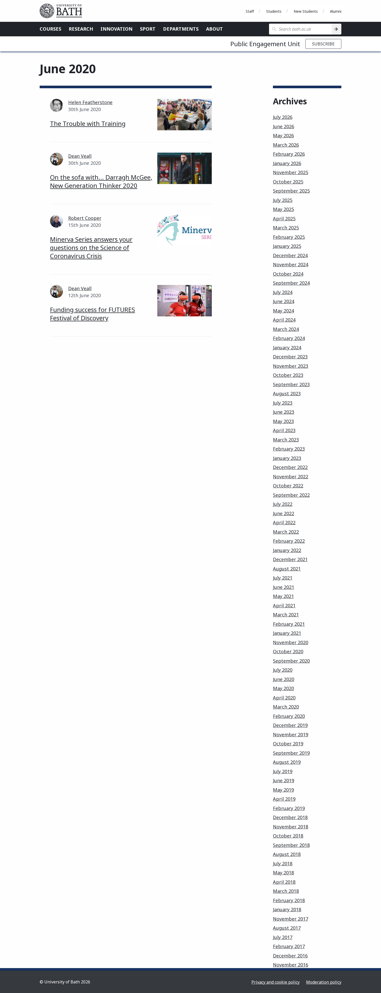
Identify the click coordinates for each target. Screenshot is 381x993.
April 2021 (284, 605)
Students (273, 11)
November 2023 (290, 366)
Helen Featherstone (90, 102)
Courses (50, 29)
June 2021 (283, 587)
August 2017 (287, 928)
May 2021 (283, 596)
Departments (181, 29)
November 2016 (290, 965)
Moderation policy (323, 982)
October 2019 (288, 743)
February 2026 (289, 154)
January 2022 (287, 550)
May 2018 (283, 872)
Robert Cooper (84, 218)
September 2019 (291, 753)
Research (81, 29)
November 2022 (290, 476)
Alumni (335, 11)
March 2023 (286, 440)
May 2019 (283, 790)
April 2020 (284, 698)
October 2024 (288, 274)
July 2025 (282, 200)
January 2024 (287, 347)
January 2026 (287, 163)
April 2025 (284, 218)
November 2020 (290, 642)
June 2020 (283, 679)
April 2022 (284, 522)
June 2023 (283, 412)
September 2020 (291, 661)
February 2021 (289, 624)
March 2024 (286, 329)
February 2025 (289, 237)
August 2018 (287, 854)
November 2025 (290, 172)
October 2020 (288, 651)
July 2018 (282, 863)
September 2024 (291, 283)
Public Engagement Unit (265, 43)
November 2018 (290, 827)
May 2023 (283, 421)
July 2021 (282, 578)
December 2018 (290, 817)
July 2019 (282, 771)
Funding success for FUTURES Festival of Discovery (92, 313)
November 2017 (290, 919)
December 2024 (290, 255)
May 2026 (283, 135)
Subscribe (323, 44)
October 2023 (288, 375)
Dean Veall (79, 156)
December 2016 (290, 956)
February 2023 (289, 449)
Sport (148, 29)
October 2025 (288, 182)
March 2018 (286, 891)
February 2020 (289, 716)
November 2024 (290, 264)
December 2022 (290, 467)
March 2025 (286, 228)
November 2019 (290, 734)
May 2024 (283, 311)
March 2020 (286, 707)
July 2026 (282, 117)
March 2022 (286, 532)
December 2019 (290, 725)
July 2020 (282, 670)
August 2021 (287, 569)
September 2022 (291, 495)
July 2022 (282, 504)
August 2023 (287, 393)
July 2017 (282, 937)
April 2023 (284, 430)
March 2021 (286, 614)
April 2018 (284, 882)
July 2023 (282, 403)
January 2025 (287, 246)
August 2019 (287, 762)
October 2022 (288, 485)
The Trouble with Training (87, 123)
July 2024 (282, 292)
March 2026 (286, 145)
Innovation (116, 29)
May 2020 (283, 688)
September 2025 (291, 191)
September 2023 (291, 384)
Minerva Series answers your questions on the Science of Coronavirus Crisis (91, 247)
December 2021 (290, 559)
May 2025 (283, 209)
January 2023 (287, 458)
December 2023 (290, 356)
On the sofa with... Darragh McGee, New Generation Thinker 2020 (101, 181)
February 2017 (289, 946)
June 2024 (283, 301)
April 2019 (284, 799)
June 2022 (283, 513)
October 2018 (288, 836)
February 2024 (289, 338)
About (214, 29)
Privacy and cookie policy (275, 982)
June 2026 (283, 126)
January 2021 (287, 633)
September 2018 (291, 845)
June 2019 (283, 780)
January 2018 (287, 909)
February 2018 (289, 900)
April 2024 (284, 320)
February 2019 (289, 808)
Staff (250, 11)
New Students (306, 11)
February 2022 (289, 541)
